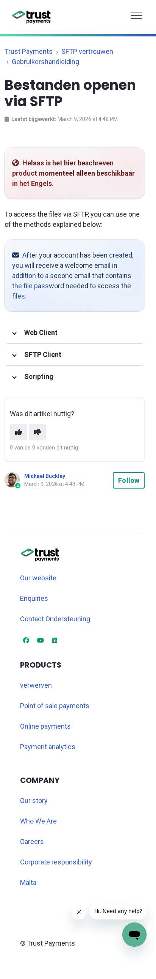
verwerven (36, 685)
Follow (128, 480)
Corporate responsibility (56, 862)
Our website (38, 578)
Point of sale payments (54, 706)
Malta (28, 882)
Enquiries (34, 598)
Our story (34, 801)
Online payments (45, 726)
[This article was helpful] (18, 432)
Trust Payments (29, 51)
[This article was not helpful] (37, 432)
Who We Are (38, 821)
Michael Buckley (44, 476)
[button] (137, 13)
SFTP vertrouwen (87, 51)
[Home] (31, 17)
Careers (32, 841)
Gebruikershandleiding (45, 62)
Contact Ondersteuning (55, 619)
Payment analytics (47, 747)
